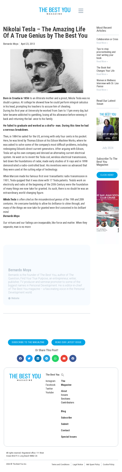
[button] (20, 358)
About (64, 391)
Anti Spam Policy (93, 464)
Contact (65, 430)
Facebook (50, 384)
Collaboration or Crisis (107, 39)
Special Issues (69, 436)
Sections (65, 398)
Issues (64, 394)
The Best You (52, 374)
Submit (64, 424)
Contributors (67, 402)
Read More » (102, 43)
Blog (63, 411)
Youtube (50, 392)
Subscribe (66, 417)
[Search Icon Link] (62, 374)
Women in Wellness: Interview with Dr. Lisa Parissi (108, 83)
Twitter (49, 388)
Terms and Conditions (60, 464)
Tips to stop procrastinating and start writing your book (106, 53)
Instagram (50, 381)
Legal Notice (78, 464)
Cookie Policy (108, 464)
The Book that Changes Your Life (106, 69)
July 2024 (107, 148)
